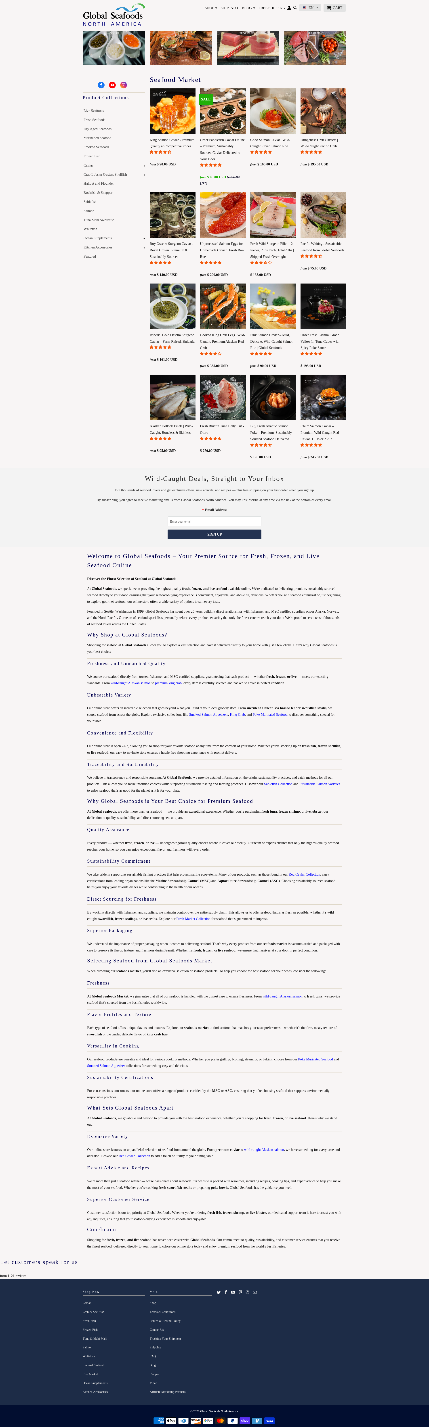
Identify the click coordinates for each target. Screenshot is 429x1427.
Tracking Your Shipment (165, 1338)
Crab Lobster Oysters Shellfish (105, 174)
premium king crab (168, 683)
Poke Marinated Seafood (270, 714)
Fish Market (90, 1374)
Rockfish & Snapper (98, 192)
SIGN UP (214, 534)
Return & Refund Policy (165, 1321)
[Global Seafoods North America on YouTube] (112, 85)
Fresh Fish (89, 1321)
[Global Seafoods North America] (114, 15)
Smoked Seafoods (96, 147)
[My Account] (289, 9)
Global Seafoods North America (219, 1411)
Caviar (88, 165)
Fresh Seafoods (94, 120)
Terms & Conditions (162, 1312)
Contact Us (157, 1329)
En (311, 8)
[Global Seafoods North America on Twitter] (219, 1292)
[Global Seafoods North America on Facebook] (101, 85)
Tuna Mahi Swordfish (99, 220)
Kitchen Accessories (98, 247)
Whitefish (90, 229)
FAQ (153, 1356)
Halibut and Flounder (99, 183)
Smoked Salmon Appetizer (106, 1066)
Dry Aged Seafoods (97, 129)
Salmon (89, 211)
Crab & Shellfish (93, 1312)
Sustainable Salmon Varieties (319, 784)
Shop (211, 8)
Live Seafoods (94, 111)
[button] (161, 152)
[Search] (295, 9)
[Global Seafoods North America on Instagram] (123, 85)
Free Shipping (272, 8)
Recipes (154, 1374)
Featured (90, 256)
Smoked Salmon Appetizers (208, 714)
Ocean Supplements (98, 238)
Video (153, 1383)
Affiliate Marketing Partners (167, 1392)
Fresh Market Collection (193, 919)
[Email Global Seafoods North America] (255, 1292)
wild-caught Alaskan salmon (131, 683)
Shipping (155, 1347)
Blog (248, 8)
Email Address (216, 510)
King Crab (237, 714)
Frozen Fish (92, 156)
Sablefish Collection (278, 784)
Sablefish (90, 202)
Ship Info (229, 8)
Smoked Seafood (93, 1365)
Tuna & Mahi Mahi (95, 1338)
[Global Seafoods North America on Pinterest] (240, 1292)
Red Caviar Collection (304, 874)
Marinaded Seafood (97, 138)
